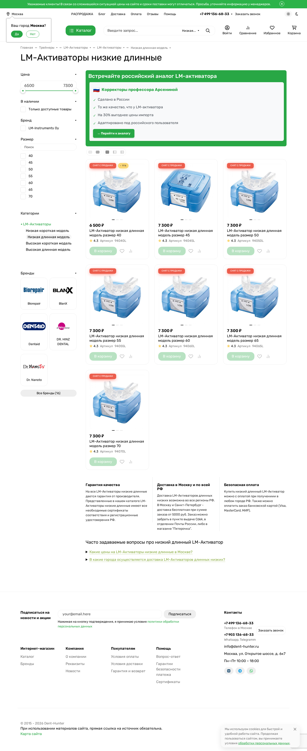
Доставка (118, 14)
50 (31, 169)
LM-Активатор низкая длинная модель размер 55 (116, 338)
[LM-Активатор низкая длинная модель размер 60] (186, 296)
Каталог (27, 656)
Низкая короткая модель (47, 230)
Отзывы (152, 14)
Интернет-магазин (37, 648)
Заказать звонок (247, 14)
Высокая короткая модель (48, 243)
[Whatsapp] (251, 670)
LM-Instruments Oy (44, 128)
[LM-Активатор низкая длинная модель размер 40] (117, 191)
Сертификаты (168, 682)
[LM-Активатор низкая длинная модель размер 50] (255, 191)
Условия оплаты (125, 656)
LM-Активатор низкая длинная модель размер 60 (185, 338)
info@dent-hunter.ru (241, 646)
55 (31, 176)
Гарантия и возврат (128, 671)
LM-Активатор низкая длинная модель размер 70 (116, 443)
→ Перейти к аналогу (113, 133)
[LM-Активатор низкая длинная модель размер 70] (117, 402)
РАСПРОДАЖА (82, 14)
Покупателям (123, 648)
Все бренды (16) (48, 393)
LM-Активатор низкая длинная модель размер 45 (185, 232)
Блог (101, 14)
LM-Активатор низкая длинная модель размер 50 (254, 232)
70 (31, 196)
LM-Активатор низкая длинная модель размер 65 (254, 338)
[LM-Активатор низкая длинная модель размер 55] (117, 296)
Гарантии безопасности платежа (168, 669)
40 (31, 156)
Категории (30, 213)
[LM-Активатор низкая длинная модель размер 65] (255, 296)
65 (31, 190)
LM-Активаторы (37, 224)
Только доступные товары (50, 109)
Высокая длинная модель (48, 249)
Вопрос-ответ (168, 656)
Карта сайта (31, 734)
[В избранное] (122, 251)
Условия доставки (127, 664)
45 (31, 163)
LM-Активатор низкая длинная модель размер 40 (116, 232)
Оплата (136, 14)
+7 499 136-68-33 (214, 14)
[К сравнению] (130, 251)
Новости (73, 671)
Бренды (27, 273)
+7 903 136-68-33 (240, 637)
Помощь (170, 14)
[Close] (295, 729)
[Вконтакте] (229, 670)
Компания (75, 648)
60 (31, 183)
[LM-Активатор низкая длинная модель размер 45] (186, 191)
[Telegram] (240, 670)
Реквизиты (75, 664)
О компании (76, 656)
